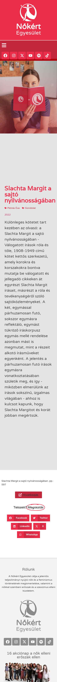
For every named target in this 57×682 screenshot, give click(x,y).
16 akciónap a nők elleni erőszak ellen (28, 655)
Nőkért (28, 26)
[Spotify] (39, 55)
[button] (28, 495)
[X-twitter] (22, 55)
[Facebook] (5, 55)
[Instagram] (13, 55)
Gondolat (30, 208)
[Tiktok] (47, 55)
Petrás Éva (13, 208)
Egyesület (28, 33)
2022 (8, 214)
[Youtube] (30, 55)
